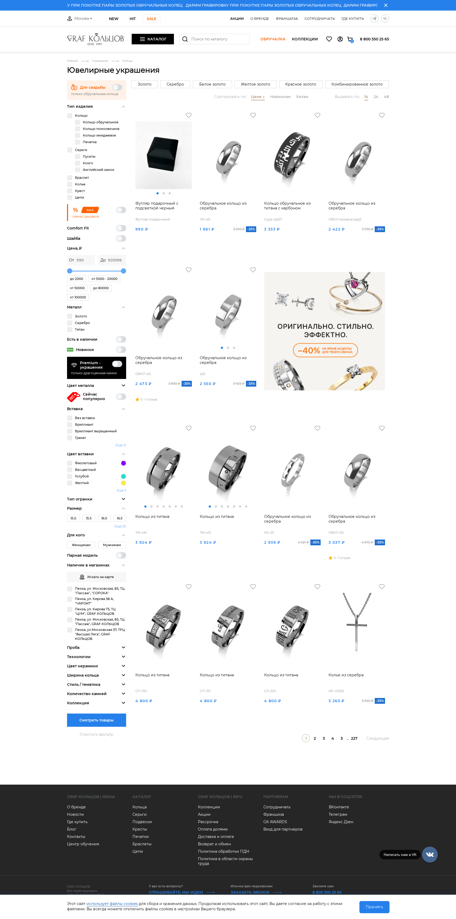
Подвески (142, 821)
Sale (151, 18)
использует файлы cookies (112, 903)
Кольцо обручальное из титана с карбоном (287, 205)
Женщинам (81, 545)
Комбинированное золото (357, 84)
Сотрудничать (320, 18)
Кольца (139, 807)
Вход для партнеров (283, 829)
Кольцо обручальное (100, 122)
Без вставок (85, 418)
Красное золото (300, 84)
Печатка (90, 142)
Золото (81, 316)
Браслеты (141, 844)
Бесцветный (85, 470)
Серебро (82, 323)
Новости (75, 814)
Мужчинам (112, 545)
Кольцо (81, 116)
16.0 (104, 518)
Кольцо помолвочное (101, 129)
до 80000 (101, 288)
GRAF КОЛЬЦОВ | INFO (220, 796)
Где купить (352, 18)
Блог (71, 829)
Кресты (139, 829)
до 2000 (76, 279)
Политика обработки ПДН (223, 851)
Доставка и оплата (216, 836)
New (113, 18)
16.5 (119, 518)
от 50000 (77, 288)
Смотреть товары (96, 720)
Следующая (377, 738)
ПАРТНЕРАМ (275, 796)
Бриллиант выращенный (96, 431)
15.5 (89, 518)
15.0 (73, 518)
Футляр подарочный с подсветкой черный (156, 205)
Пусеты (89, 156)
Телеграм (338, 814)
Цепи (79, 197)
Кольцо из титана (152, 516)
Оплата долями (213, 829)
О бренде (259, 18)
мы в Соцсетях (345, 796)
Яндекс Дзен (341, 821)
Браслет (82, 178)
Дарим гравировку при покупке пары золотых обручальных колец (94, 5)
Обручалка (273, 39)
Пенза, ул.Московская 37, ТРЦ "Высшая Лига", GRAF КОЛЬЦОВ (100, 634)
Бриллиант (84, 424)
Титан (79, 329)
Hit (133, 18)
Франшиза (287, 18)
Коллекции (305, 39)
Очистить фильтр (96, 734)
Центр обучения (83, 844)
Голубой (82, 476)
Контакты (76, 836)
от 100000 (78, 297)
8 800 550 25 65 (374, 39)
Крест (80, 191)
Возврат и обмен (214, 844)
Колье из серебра (346, 675)
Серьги (81, 150)
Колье (80, 184)
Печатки (140, 836)
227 (354, 738)
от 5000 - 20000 (104, 279)
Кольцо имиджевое (99, 135)
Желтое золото (255, 84)
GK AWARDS (275, 821)
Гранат (80, 438)
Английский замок (98, 170)
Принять (374, 906)
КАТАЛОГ (141, 796)
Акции (237, 18)
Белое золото (212, 84)
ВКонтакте (339, 807)
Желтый (82, 483)
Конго (88, 163)
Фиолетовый (86, 463)
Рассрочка (208, 821)
